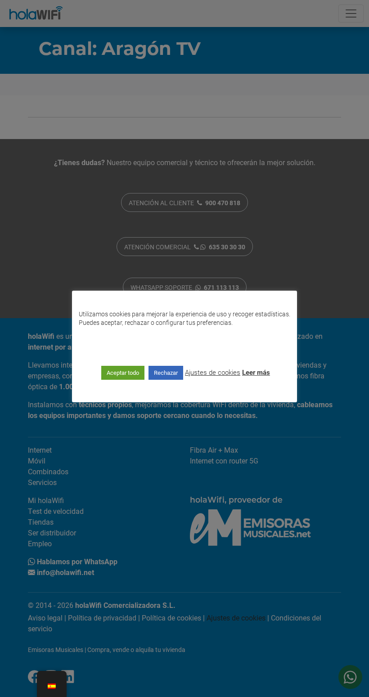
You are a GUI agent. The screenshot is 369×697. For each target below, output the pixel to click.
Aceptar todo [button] (123, 373)
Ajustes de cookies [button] (212, 372)
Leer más (256, 372)
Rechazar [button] (166, 373)
